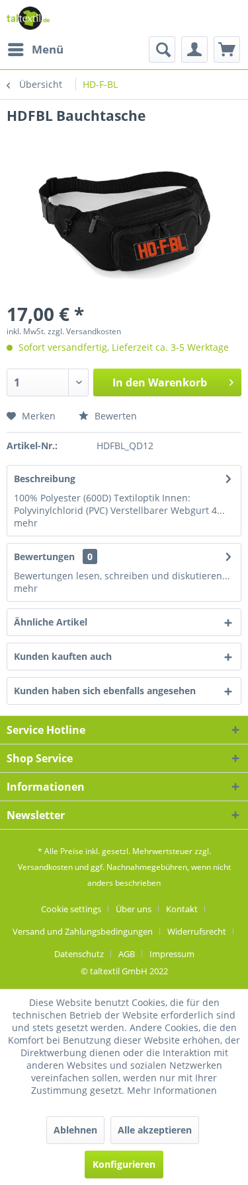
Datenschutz (79, 954)
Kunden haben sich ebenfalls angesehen (105, 690)
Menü (47, 49)
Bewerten (114, 416)
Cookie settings (71, 909)
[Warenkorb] (227, 49)
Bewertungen (44, 556)
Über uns (133, 909)
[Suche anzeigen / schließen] (162, 49)
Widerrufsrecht (196, 931)
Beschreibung (44, 478)
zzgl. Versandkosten (84, 331)
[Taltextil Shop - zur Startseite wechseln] (28, 18)
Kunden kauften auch (63, 656)
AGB (126, 954)
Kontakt (182, 909)
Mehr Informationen (172, 1090)
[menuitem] (35, 49)
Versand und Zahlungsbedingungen (83, 931)
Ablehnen (75, 1130)
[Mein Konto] (194, 49)
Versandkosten (45, 867)
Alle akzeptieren (155, 1130)
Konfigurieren (124, 1164)
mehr (26, 523)
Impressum (171, 954)
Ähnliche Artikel (50, 622)
